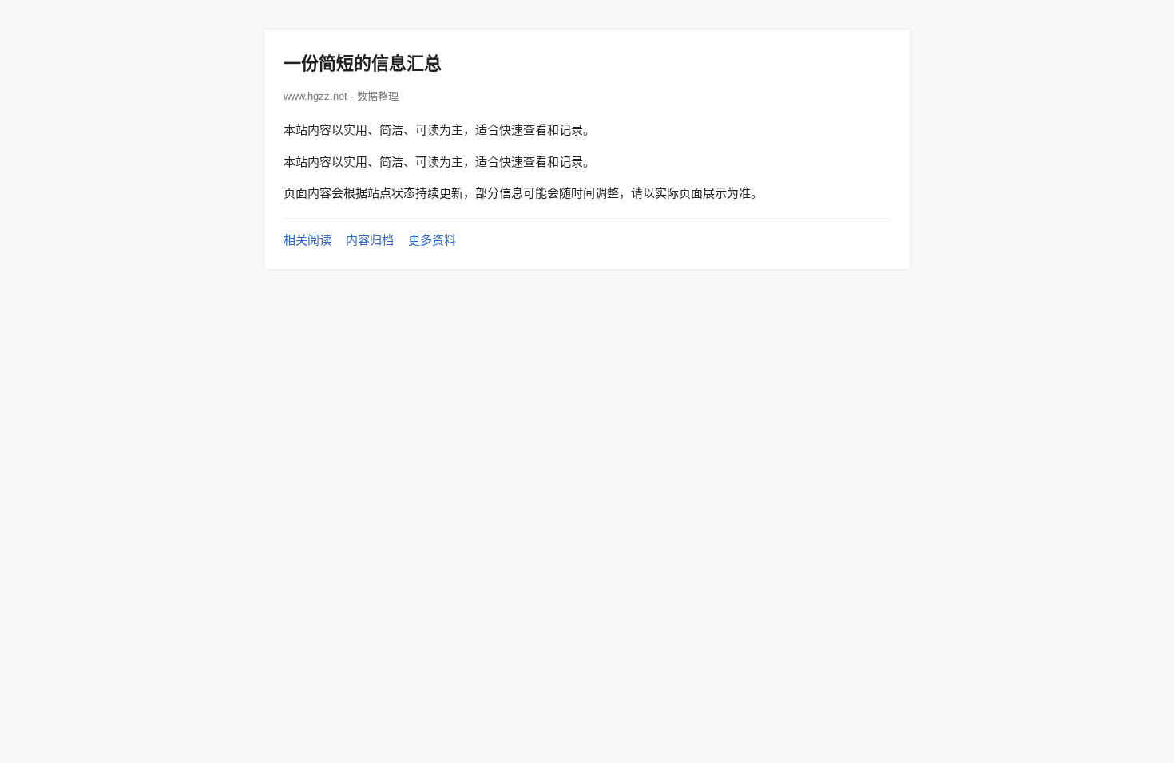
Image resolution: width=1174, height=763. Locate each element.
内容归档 (370, 240)
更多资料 (432, 240)
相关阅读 (307, 240)
